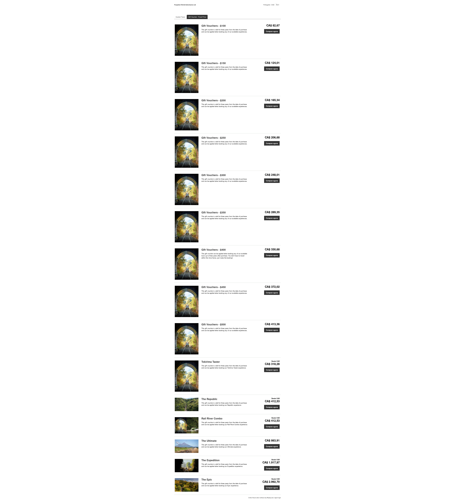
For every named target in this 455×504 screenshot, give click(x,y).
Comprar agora (272, 31)
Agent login (278, 498)
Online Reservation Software (256, 498)
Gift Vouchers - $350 (213, 212)
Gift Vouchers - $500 (213, 324)
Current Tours (180, 17)
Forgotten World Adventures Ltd (185, 5)
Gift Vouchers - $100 (213, 25)
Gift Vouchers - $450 (213, 287)
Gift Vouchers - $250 (213, 137)
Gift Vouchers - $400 (213, 249)
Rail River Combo (211, 418)
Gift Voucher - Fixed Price (197, 17)
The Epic (206, 479)
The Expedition (210, 460)
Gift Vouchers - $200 (213, 100)
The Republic (209, 399)
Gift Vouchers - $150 (213, 63)
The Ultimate (209, 440)
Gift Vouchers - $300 (213, 175)
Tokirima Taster (210, 361)
